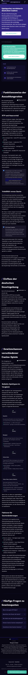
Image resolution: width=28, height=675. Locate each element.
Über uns (7, 664)
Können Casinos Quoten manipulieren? (13, 622)
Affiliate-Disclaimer (18, 664)
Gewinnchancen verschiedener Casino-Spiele (14, 78)
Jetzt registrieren (14, 2)
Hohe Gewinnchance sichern (16, 672)
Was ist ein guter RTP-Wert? (10, 610)
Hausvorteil (11, 661)
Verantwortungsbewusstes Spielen (14, 666)
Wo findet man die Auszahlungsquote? (13, 618)
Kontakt (11, 664)
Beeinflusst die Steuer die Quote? (11, 614)
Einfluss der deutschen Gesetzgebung (12, 73)
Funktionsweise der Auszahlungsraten (11, 67)
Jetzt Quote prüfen (10, 33)
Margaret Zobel (14, 642)
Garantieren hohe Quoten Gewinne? (12, 627)
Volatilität (17, 661)
